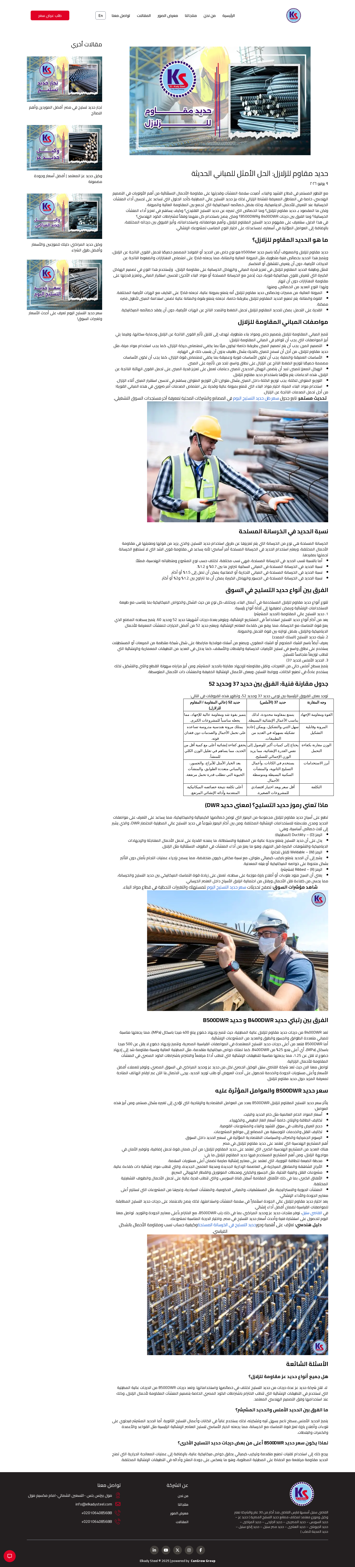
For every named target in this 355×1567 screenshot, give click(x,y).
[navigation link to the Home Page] (293, 15)
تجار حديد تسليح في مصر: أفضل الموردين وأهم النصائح (65, 110)
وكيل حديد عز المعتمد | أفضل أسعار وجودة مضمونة (68, 178)
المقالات (144, 15)
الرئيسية (228, 15)
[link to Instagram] (189, 1550)
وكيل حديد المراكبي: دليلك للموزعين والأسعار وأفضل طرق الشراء (67, 247)
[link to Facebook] (200, 1550)
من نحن (210, 15)
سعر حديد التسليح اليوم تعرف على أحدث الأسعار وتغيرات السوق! (65, 315)
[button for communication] (10, 1556)
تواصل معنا (121, 15)
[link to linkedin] (154, 1550)
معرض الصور (168, 15)
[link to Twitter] (177, 1550)
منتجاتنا (191, 15)
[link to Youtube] (166, 1550)
